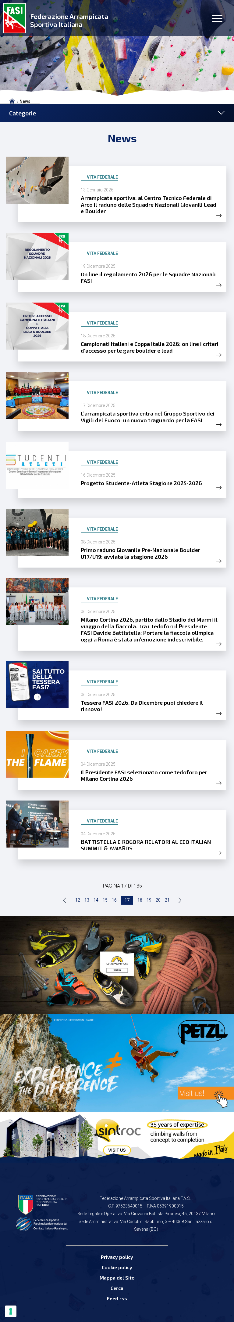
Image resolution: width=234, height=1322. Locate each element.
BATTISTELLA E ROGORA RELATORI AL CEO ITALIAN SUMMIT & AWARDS (146, 845)
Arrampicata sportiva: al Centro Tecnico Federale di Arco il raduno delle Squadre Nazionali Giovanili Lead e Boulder (148, 204)
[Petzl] (117, 1063)
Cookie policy (117, 1267)
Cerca (117, 1288)
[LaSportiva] (117, 965)
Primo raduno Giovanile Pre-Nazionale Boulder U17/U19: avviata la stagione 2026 (140, 553)
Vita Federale (102, 177)
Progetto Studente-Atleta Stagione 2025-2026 (141, 483)
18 (139, 900)
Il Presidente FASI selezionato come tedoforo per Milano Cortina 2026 (144, 775)
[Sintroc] (117, 1136)
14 (96, 900)
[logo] (14, 18)
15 (105, 900)
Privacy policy (117, 1257)
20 (158, 900)
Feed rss (117, 1298)
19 (149, 900)
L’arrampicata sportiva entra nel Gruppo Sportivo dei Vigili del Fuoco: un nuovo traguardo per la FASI (147, 416)
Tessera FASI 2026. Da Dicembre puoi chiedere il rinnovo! (142, 706)
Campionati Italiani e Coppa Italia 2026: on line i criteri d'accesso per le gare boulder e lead (149, 347)
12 (77, 900)
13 (86, 900)
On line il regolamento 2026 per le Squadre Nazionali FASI (148, 277)
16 (114, 900)
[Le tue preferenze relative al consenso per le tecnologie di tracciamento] (10, 1311)
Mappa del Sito (117, 1277)
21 (167, 900)
